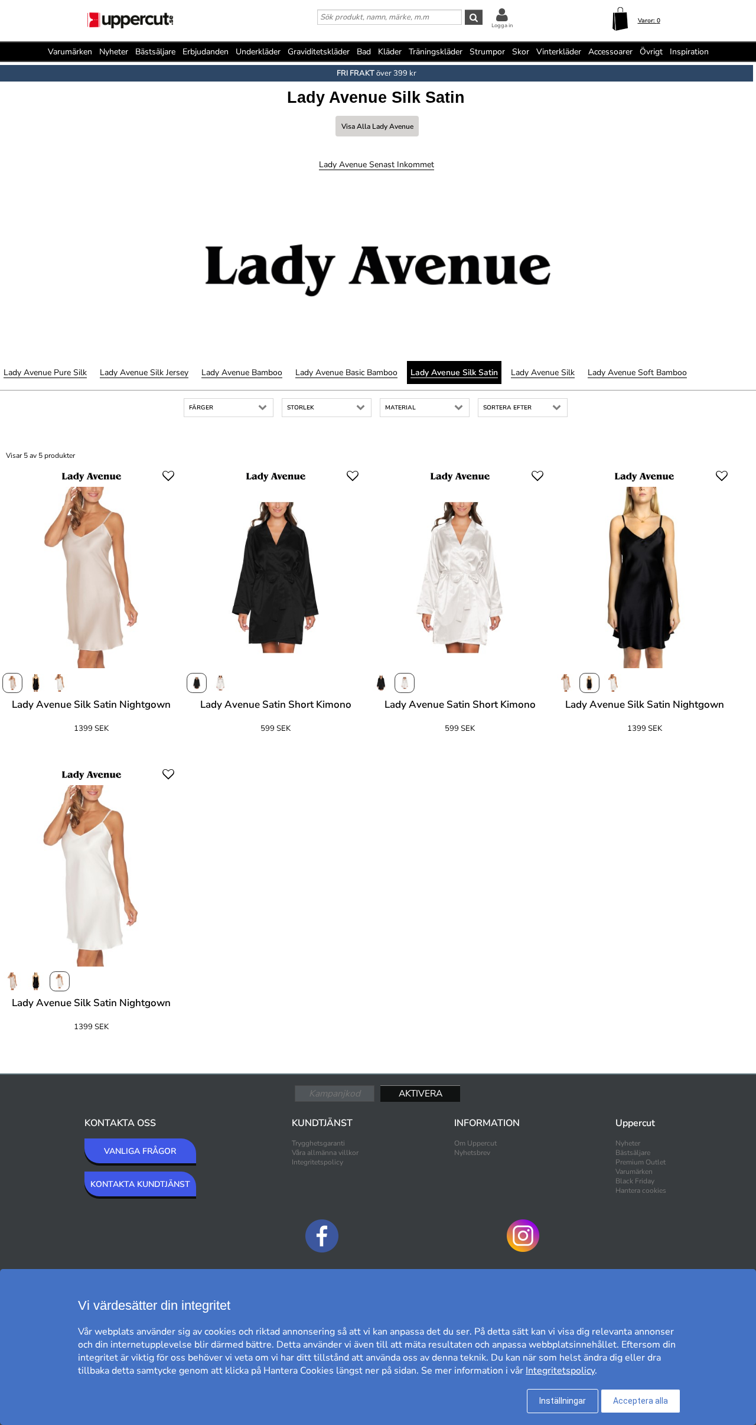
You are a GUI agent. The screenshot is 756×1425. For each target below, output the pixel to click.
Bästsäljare (155, 51)
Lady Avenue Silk (543, 372)
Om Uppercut (475, 1143)
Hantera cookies (640, 1190)
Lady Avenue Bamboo (241, 372)
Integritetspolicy (317, 1162)
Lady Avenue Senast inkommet (376, 164)
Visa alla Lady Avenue (377, 126)
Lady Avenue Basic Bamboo (346, 372)
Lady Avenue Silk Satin (454, 372)
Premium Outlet (640, 1162)
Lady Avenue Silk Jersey (144, 372)
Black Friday (634, 1181)
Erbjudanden (206, 51)
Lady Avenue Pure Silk (45, 372)
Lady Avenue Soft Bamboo (637, 372)
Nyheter (113, 51)
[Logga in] (502, 14)
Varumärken (70, 51)
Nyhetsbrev (472, 1152)
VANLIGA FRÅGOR (140, 1151)
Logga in (502, 25)
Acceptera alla (640, 1401)
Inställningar (562, 1401)
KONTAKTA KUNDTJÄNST (140, 1184)
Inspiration (689, 51)
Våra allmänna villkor (325, 1152)
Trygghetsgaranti (318, 1143)
